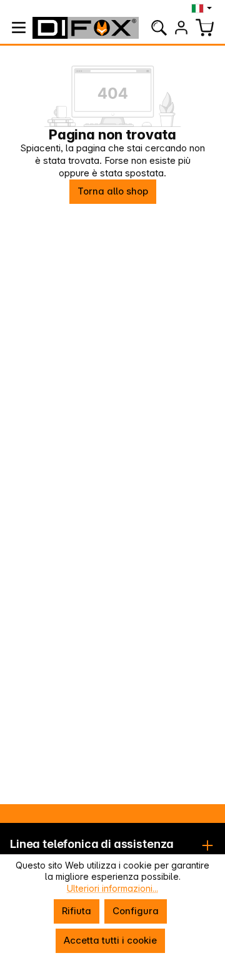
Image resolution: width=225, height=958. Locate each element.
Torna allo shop (113, 191)
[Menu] (19, 27)
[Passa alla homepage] (85, 28)
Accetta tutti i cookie (110, 940)
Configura (135, 911)
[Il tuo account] (181, 27)
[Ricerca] (159, 27)
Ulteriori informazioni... (112, 888)
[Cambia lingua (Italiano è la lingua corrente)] (203, 8)
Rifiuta (76, 911)
